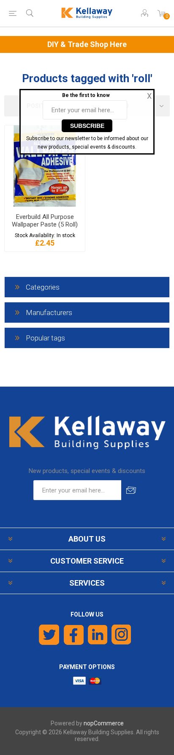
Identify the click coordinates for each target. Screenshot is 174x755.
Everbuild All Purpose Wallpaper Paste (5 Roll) (45, 220)
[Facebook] (74, 634)
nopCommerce (104, 723)
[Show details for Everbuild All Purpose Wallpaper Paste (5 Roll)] (45, 166)
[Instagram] (121, 634)
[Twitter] (49, 634)
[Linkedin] (97, 634)
